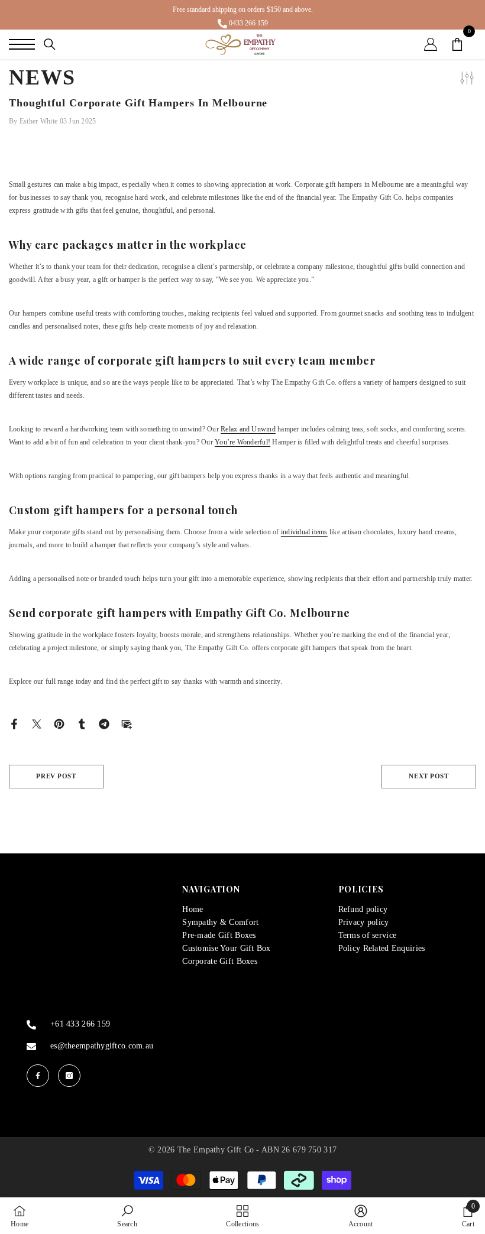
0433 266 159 (248, 23)
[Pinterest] (59, 723)
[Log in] (431, 44)
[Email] (126, 723)
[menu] (22, 44)
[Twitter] (36, 723)
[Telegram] (104, 723)
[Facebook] (14, 723)
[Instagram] (69, 1075)
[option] (242, 15)
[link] (127, 1216)
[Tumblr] (81, 723)
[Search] (50, 44)
